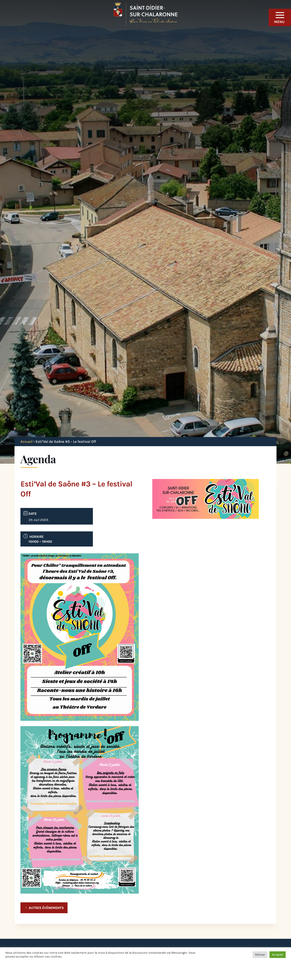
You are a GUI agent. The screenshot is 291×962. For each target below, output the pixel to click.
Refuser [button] (260, 954)
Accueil (26, 441)
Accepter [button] (277, 954)
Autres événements (46, 908)
